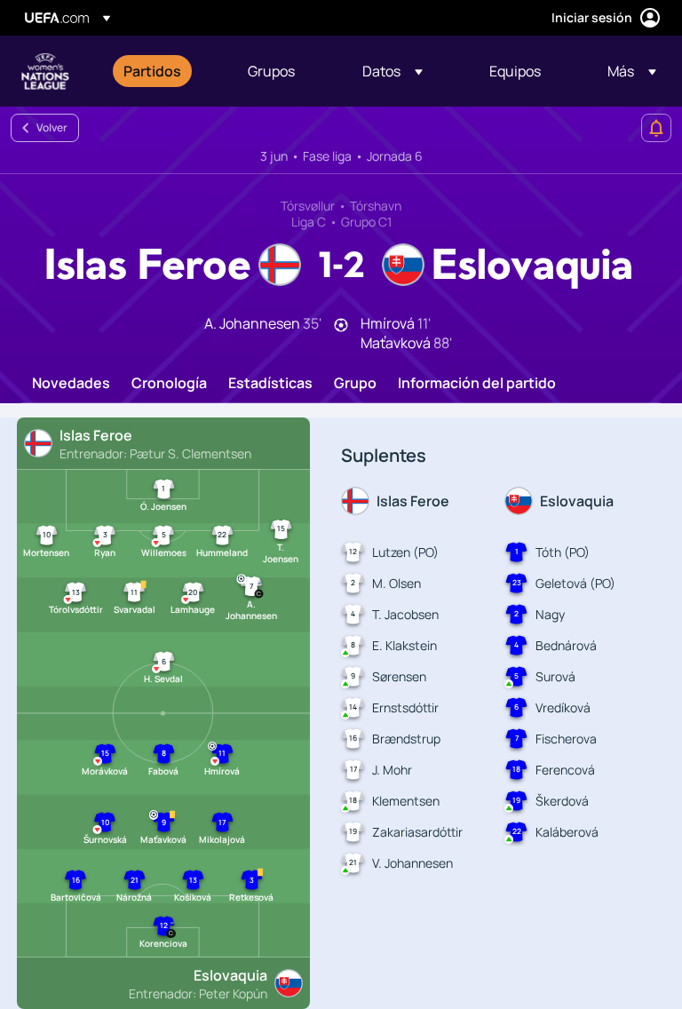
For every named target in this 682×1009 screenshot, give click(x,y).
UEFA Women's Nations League (45, 71)
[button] (392, 71)
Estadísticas (270, 384)
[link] (152, 71)
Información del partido (477, 384)
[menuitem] (163, 71)
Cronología (169, 384)
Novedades (71, 384)
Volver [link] (51, 127)
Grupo (355, 384)
